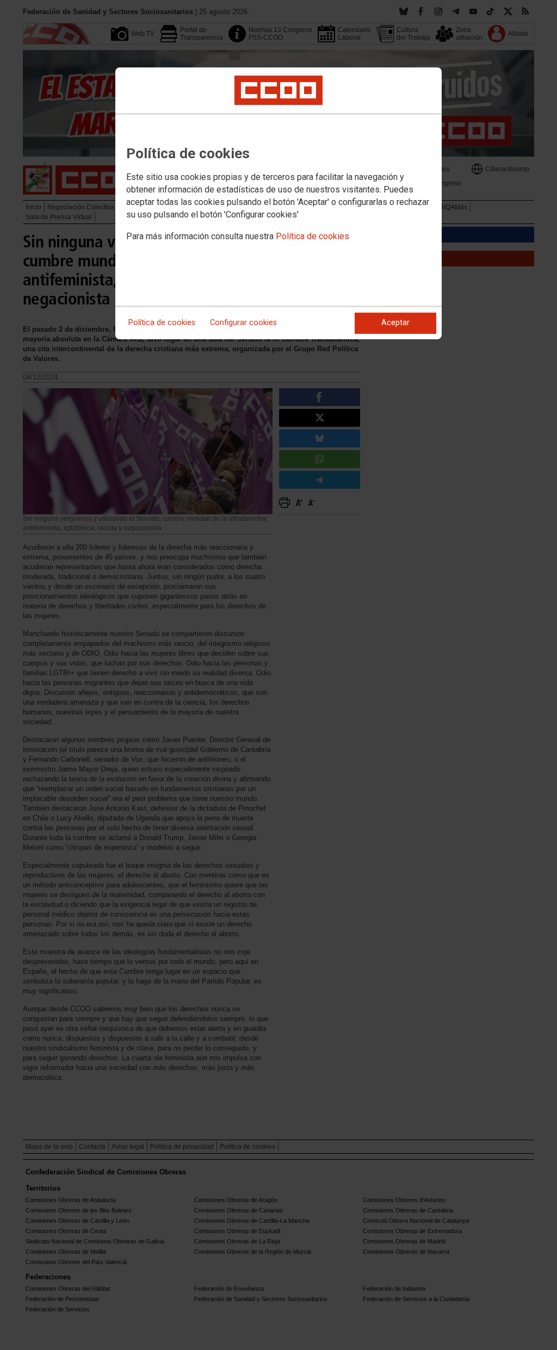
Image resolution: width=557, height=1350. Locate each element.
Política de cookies (312, 236)
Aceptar (395, 322)
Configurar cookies (243, 322)
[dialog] (278, 203)
